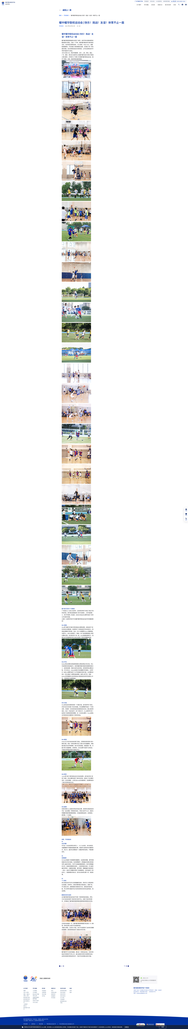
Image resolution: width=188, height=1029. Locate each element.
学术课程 (146, 4)
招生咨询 (152, 1)
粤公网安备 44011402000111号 (66, 1024)
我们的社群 (168, 4)
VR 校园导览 (159, 1)
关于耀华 (139, 4)
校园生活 (160, 4)
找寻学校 (7, 4)
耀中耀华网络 (166, 1)
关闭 (162, 1027)
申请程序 (146, 1)
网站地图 (26, 1024)
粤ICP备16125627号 (51, 1024)
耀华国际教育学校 (10, 2)
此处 (27, 1020)
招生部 (153, 4)
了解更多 (126, 1027)
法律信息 (33, 1024)
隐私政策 (41, 1024)
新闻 (175, 4)
